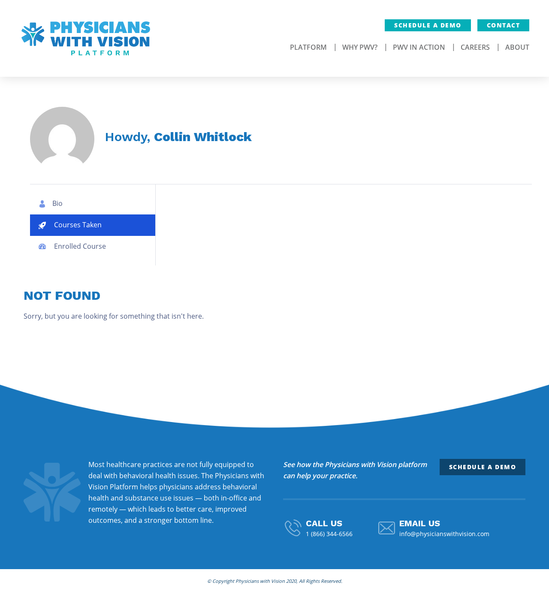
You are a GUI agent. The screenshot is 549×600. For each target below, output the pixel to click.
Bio (57, 203)
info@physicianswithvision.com (444, 534)
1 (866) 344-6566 (329, 534)
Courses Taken (77, 224)
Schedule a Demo (428, 25)
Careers (475, 47)
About (517, 47)
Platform (308, 47)
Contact (503, 25)
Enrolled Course (79, 246)
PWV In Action (419, 47)
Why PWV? (359, 47)
